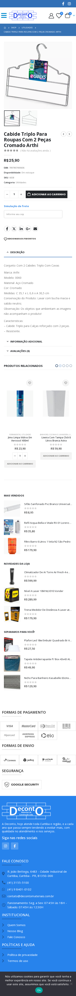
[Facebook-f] (14, 846)
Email (35, 229)
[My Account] (51, 15)
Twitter (14, 229)
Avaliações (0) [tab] (20, 351)
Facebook (7, 229)
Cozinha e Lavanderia (22, 434)
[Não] (71, 984)
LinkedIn (21, 229)
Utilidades (21, 182)
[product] (20, 404)
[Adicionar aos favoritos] (29, 382)
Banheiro (8, 434)
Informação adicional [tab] (26, 341)
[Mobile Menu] (5, 15)
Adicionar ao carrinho (49, 194)
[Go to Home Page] (5, 28)
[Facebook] (63, 3)
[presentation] (9, 75)
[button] (56, 365)
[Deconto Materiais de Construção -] (22, 15)
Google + (28, 229)
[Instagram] (69, 3)
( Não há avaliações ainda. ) (35, 150)
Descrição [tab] (17, 252)
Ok (39, 990)
